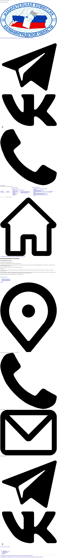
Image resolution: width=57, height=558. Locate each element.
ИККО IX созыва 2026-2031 (6, 279)
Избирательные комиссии (51, 191)
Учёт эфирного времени (15, 194)
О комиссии (4, 550)
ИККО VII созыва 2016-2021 (6, 280)
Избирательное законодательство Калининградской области (25, 192)
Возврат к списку (4, 277)
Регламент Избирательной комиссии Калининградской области (38, 190)
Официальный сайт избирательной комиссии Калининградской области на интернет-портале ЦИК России (17, 555)
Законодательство (24, 556)
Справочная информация (35, 187)
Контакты (3, 553)
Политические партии (14, 187)
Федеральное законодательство (25, 191)
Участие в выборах (15, 190)
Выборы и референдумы (3, 191)
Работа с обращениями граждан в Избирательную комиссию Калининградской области (40, 193)
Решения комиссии (7, 191)
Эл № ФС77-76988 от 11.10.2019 (5, 546)
